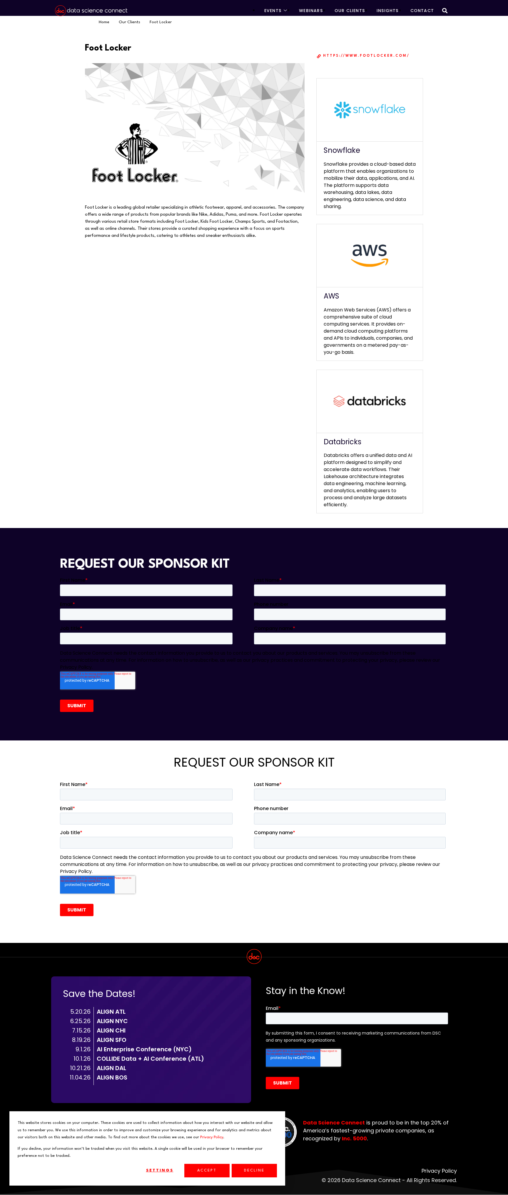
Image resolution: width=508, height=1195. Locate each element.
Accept (207, 1170)
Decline (254, 1170)
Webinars (311, 11)
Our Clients (350, 11)
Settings (159, 1170)
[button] (444, 10)
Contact (422, 11)
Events (272, 11)
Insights (388, 11)
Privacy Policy (211, 1137)
